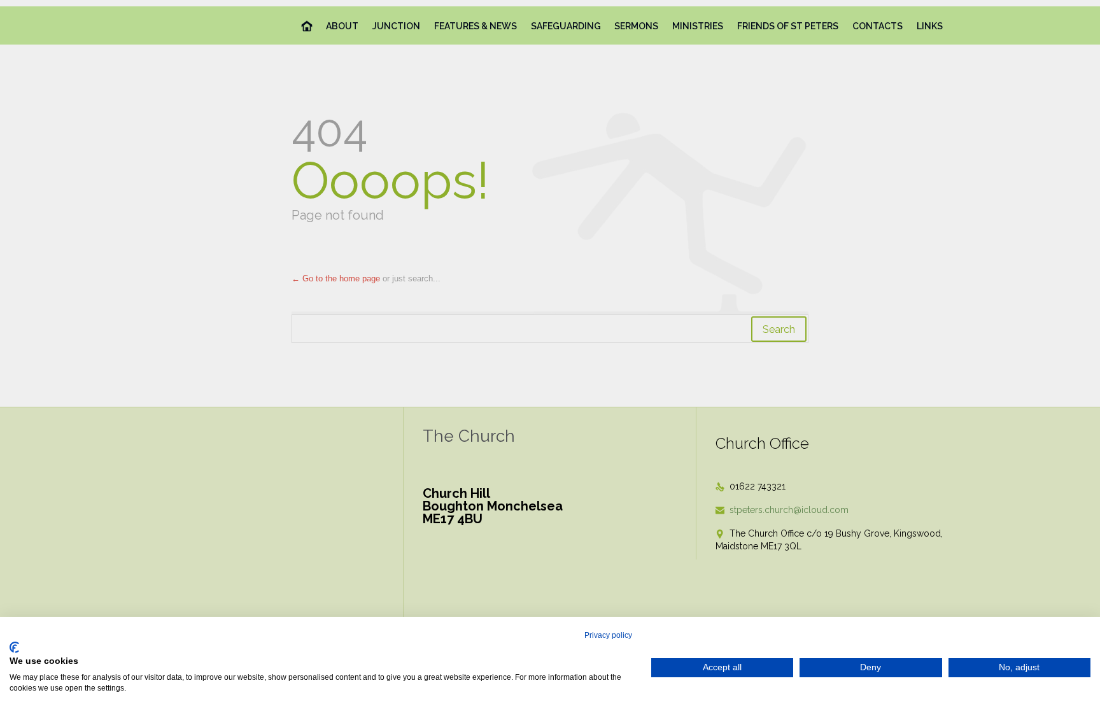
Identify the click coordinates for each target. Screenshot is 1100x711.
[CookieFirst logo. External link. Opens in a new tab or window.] (14, 647)
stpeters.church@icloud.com (782, 510)
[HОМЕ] (307, 26)
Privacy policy (608, 635)
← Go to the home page (336, 278)
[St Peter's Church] (183, 25)
